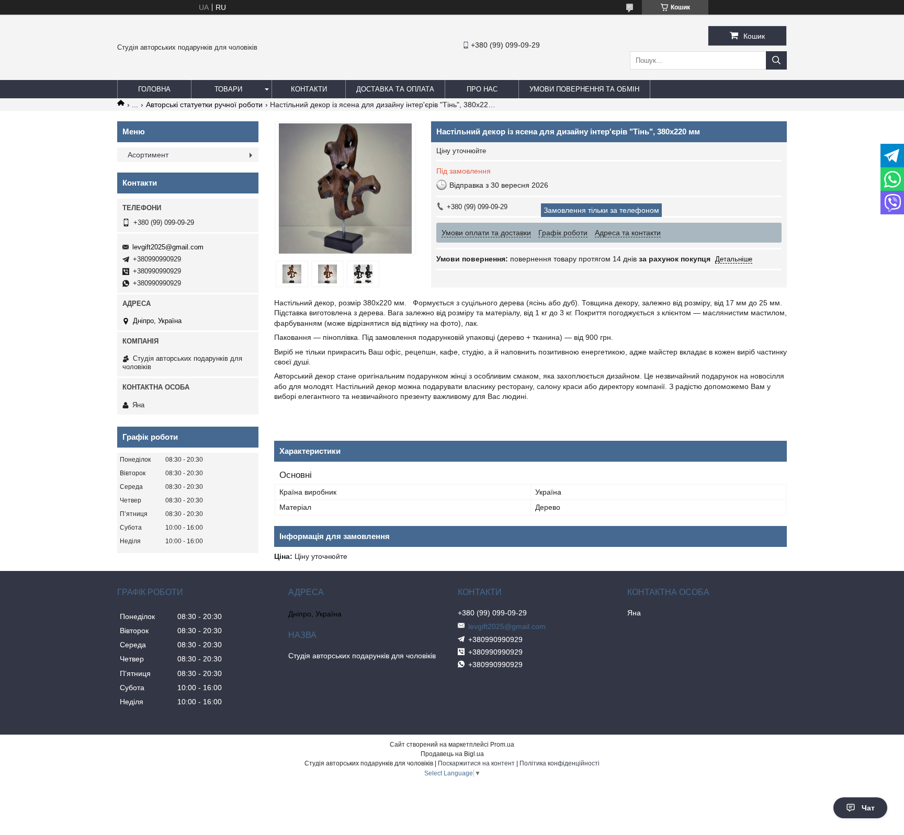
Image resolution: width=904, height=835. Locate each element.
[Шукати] (776, 60)
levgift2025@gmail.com (168, 247)
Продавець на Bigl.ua (452, 754)
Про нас (482, 89)
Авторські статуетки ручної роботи (204, 104)
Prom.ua (502, 744)
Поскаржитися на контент (476, 763)
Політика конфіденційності (559, 763)
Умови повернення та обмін (584, 89)
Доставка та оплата (395, 89)
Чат (868, 808)
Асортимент (148, 155)
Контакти (309, 89)
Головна (154, 89)
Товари (228, 89)
